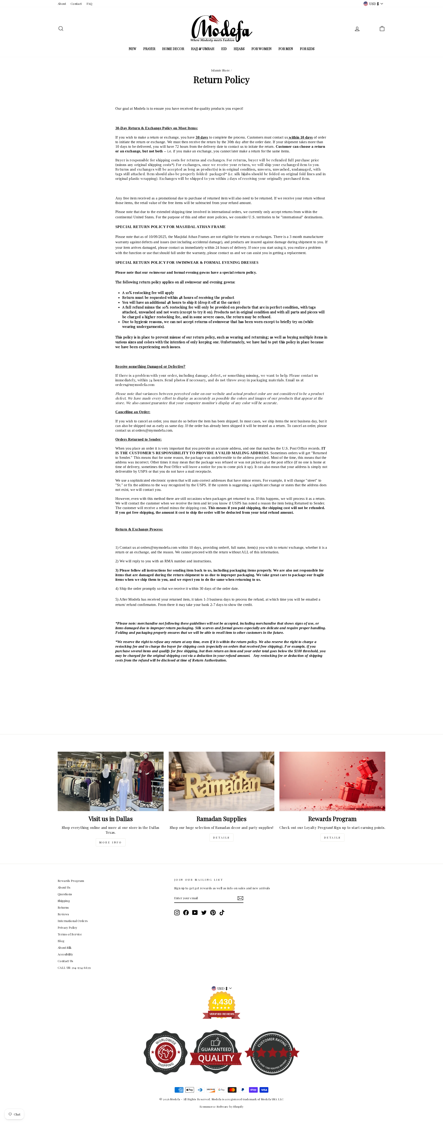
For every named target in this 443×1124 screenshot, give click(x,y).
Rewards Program (71, 881)
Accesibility (65, 954)
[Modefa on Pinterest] (213, 912)
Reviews (63, 914)
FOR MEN (285, 49)
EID (224, 49)
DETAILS (221, 837)
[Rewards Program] (332, 781)
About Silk (65, 947)
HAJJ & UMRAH (202, 49)
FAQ (90, 4)
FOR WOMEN (261, 49)
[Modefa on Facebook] (186, 912)
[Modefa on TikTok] (222, 912)
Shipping (64, 901)
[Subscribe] (240, 898)
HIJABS (239, 49)
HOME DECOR (173, 49)
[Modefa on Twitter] (204, 912)
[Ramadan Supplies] (222, 781)
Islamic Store (220, 70)
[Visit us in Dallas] (111, 781)
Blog (61, 941)
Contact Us (65, 961)
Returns (63, 907)
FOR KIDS (307, 49)
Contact (76, 4)
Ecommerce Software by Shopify (221, 1106)
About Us (64, 887)
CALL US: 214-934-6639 (74, 968)
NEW (132, 49)
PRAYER (149, 49)
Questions (65, 894)
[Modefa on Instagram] (177, 912)
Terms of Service (70, 934)
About (62, 4)
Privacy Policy (67, 927)
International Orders (73, 921)
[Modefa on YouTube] (195, 912)
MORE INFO (110, 842)
